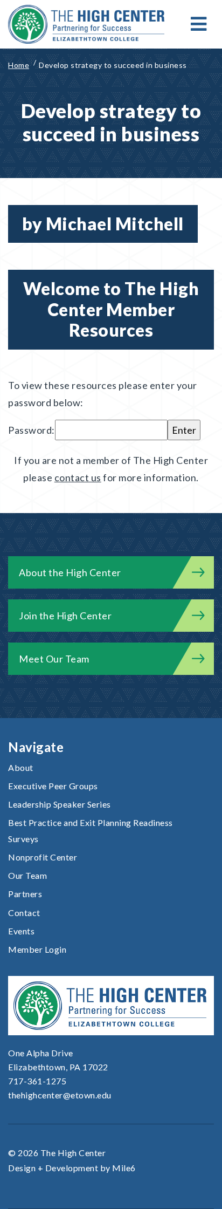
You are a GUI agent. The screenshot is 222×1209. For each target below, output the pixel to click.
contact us (77, 477)
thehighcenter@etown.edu (60, 1095)
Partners (25, 894)
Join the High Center (65, 615)
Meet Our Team (54, 659)
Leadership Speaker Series (59, 804)
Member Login (37, 949)
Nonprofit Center (42, 857)
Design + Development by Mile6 (72, 1168)
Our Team (27, 875)
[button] (198, 24)
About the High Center (70, 572)
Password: (31, 430)
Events (21, 931)
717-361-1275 (37, 1081)
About (20, 767)
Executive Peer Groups (53, 786)
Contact (24, 912)
